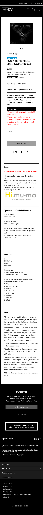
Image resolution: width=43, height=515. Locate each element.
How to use (6, 468)
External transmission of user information (17, 494)
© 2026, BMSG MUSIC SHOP (21, 506)
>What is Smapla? (10, 237)
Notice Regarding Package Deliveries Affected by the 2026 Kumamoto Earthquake (20, 450)
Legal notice (7, 486)
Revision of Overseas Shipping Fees (14, 455)
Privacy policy (8, 492)
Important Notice (20, 438)
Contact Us (6, 464)
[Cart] (34, 9)
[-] (7, 136)
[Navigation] (39, 10)
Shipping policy (7, 477)
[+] (15, 136)
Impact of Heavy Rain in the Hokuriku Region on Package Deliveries (20, 446)
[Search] (28, 9)
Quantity (10, 131)
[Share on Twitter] (27, 152)
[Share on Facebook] (21, 152)
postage (9, 72)
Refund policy (8, 489)
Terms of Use (7, 484)
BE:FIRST (15, 54)
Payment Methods (8, 473)
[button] (20, 48)
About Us (6, 497)
